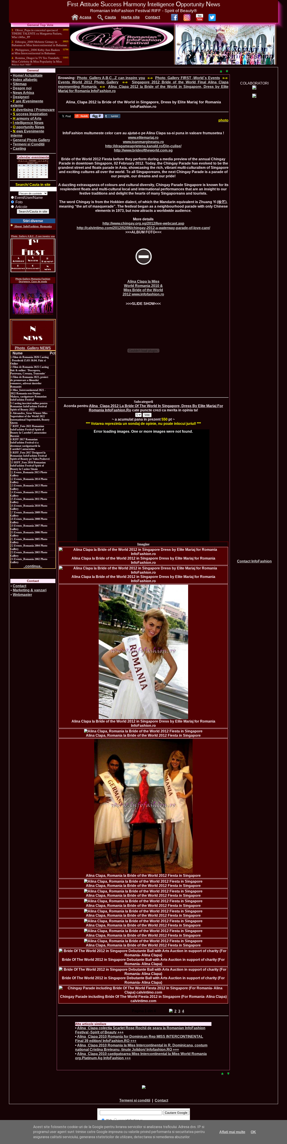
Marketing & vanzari (29, 590)
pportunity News (28, 127)
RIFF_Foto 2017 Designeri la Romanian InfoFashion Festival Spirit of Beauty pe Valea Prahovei (30, 456)
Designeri (21, 97)
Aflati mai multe (232, 1132)
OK (253, 1132)
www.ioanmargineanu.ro (143, 142)
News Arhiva (23, 93)
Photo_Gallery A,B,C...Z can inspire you (33, 236)
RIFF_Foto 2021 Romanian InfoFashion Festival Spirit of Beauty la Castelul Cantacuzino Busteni (28, 431)
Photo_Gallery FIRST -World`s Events (187, 78)
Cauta (110, 17)
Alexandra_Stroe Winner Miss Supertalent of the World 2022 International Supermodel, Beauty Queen (30, 418)
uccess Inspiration (30, 114)
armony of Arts (27, 118)
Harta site (130, 17)
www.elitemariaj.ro (143, 137)
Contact (152, 17)
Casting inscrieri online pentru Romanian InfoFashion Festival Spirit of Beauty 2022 (29, 406)
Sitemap (20, 84)
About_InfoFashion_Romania (33, 226)
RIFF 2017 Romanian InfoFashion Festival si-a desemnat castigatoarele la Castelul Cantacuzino (25, 444)
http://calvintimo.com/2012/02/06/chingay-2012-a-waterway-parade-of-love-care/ (143, 228)
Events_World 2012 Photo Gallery (88, 82)
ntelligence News (28, 123)
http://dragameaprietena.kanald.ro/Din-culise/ (143, 146)
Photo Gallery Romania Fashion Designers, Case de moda (32, 280)
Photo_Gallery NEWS (33, 348)
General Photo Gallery (31, 140)
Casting (19, 148)
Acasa (85, 17)
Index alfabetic (25, 80)
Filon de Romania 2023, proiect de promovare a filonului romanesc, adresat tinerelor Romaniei (29, 382)
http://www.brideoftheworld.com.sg (143, 150)
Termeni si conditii (134, 1100)
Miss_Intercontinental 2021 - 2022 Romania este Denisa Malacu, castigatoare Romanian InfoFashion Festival (28, 395)
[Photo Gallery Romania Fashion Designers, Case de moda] (33, 299)
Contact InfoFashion (254, 561)
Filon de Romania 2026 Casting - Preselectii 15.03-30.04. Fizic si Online (29, 360)
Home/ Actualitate (28, 75)
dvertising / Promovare (34, 110)
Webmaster (22, 595)
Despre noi (22, 88)
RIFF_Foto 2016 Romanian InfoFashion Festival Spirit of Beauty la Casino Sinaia (28, 466)
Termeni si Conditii (28, 144)
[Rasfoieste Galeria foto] (121, 50)
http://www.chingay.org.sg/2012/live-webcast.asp (143, 223)
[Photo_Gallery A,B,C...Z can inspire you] (33, 255)
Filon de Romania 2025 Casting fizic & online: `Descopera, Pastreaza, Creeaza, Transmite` (29, 370)
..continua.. (33, 566)
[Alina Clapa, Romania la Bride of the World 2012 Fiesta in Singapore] (143, 731)
